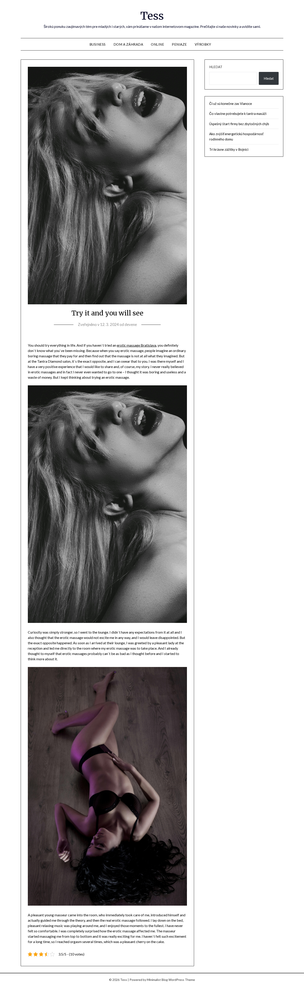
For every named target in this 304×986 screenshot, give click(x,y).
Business (97, 44)
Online (157, 44)
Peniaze (179, 44)
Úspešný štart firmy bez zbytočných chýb (239, 124)
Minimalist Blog (157, 980)
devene (131, 324)
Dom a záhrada (128, 44)
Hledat (215, 67)
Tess (152, 15)
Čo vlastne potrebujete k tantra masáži (237, 114)
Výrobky (203, 44)
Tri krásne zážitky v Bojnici (228, 149)
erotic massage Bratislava (136, 345)
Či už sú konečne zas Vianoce (230, 104)
